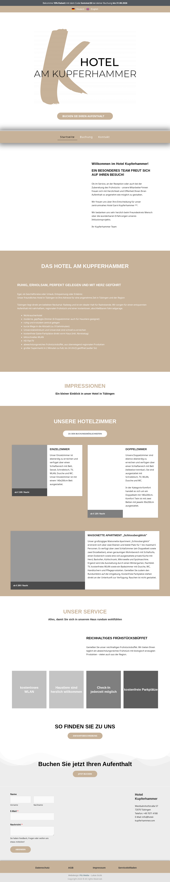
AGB (70, 867)
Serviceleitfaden (127, 867)
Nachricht (16, 824)
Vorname (14, 805)
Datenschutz (42, 867)
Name (13, 794)
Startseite (67, 137)
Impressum (99, 867)
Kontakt (104, 137)
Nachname (38, 805)
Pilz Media (84, 875)
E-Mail (14, 811)
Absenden (21, 849)
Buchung (86, 137)
